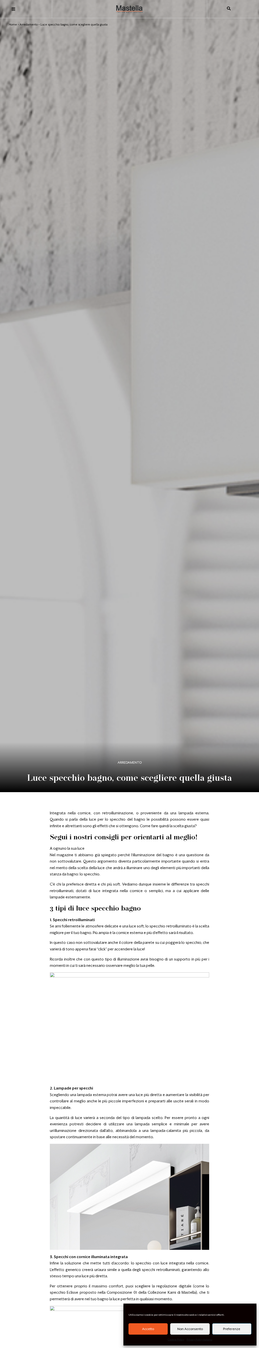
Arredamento (29, 24)
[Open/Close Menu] (13, 9)
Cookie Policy (176, 1339)
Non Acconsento (190, 1329)
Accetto (148, 1329)
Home (13, 24)
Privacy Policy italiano (199, 1339)
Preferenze (231, 1329)
